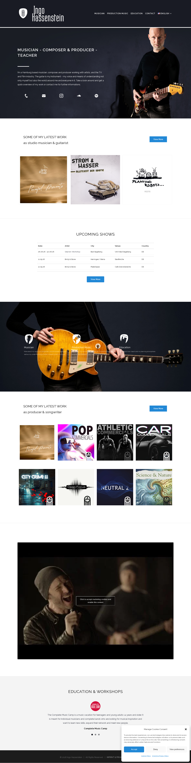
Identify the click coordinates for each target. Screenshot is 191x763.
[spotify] (96, 96)
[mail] (44, 96)
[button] (186, 729)
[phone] (26, 96)
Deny (155, 749)
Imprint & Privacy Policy (160, 756)
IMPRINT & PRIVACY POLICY (119, 757)
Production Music (81, 347)
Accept (134, 749)
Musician (29, 347)
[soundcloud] (79, 96)
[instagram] (61, 96)
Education (124, 347)
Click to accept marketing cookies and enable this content (95, 600)
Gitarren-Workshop (72, 252)
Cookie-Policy (146, 756)
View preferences (177, 749)
